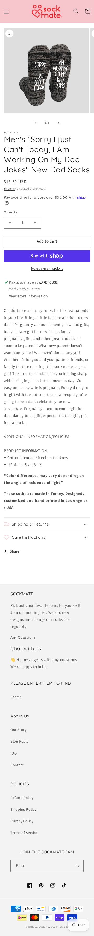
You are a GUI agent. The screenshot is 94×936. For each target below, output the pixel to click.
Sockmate (40, 926)
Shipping (9, 188)
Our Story (18, 729)
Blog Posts (19, 741)
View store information (28, 296)
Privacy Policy (21, 821)
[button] (6, 11)
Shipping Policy (23, 809)
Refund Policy (22, 797)
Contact (17, 765)
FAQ (13, 753)
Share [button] (15, 551)
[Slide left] (35, 123)
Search (16, 697)
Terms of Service (24, 832)
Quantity (10, 212)
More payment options (47, 268)
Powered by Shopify (57, 926)
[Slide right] (58, 123)
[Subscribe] (77, 866)
